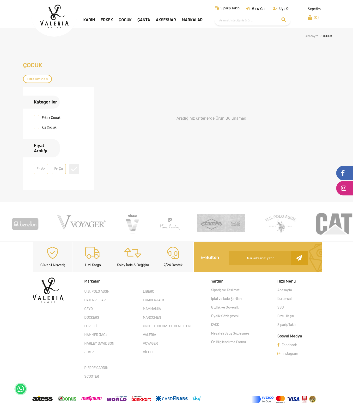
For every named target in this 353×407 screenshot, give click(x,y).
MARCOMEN (152, 318)
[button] (255, 9)
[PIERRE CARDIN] (169, 233)
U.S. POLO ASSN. (97, 292)
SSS (280, 307)
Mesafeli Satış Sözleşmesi (230, 333)
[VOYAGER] (81, 229)
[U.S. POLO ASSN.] (279, 233)
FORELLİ (90, 326)
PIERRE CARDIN (96, 368)
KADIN (89, 20)
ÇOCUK (125, 20)
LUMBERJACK (153, 300)
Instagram (290, 354)
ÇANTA (143, 20)
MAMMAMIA (152, 309)
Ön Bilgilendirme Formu (228, 342)
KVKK (215, 325)
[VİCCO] (131, 233)
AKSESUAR (166, 20)
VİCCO (147, 352)
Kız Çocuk (49, 127)
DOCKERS (91, 318)
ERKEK (107, 20)
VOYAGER (150, 344)
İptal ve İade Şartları (226, 299)
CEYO (88, 309)
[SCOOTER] (220, 230)
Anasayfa (311, 36)
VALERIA (149, 335)
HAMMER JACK (95, 335)
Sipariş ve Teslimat (225, 290)
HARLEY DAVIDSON (99, 344)
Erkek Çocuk (51, 118)
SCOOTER (91, 377)
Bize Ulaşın (285, 316)
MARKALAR (192, 20)
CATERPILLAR (95, 300)
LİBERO (148, 292)
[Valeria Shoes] (54, 27)
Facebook (289, 345)
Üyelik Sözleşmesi (224, 316)
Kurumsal (284, 299)
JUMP (89, 352)
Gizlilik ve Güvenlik (225, 307)
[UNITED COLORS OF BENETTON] (24, 233)
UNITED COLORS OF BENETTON (167, 326)
